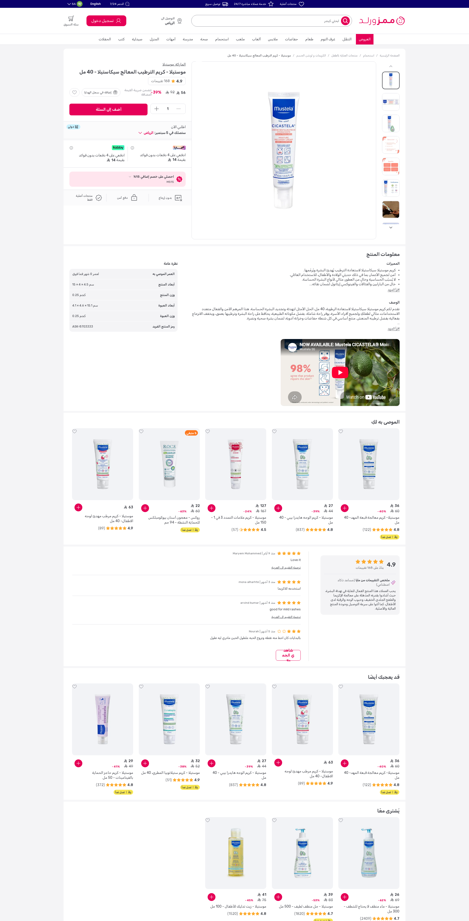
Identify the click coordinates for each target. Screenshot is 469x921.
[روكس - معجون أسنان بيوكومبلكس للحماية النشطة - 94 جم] (169, 464)
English (95, 4)
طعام (309, 39)
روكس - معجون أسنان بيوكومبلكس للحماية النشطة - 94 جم (174, 520)
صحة (204, 39)
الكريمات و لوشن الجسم (311, 55)
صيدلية (137, 39)
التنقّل (347, 39)
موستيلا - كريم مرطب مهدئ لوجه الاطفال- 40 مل (109, 518)
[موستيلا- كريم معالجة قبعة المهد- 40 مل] (368, 464)
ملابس (273, 39)
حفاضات (291, 39)
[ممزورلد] (381, 21)
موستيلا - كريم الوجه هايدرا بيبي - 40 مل (306, 520)
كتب (121, 39)
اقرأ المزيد (394, 289)
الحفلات (105, 39)
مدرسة (188, 39)
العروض (365, 39)
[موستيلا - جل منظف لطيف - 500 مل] (302, 853)
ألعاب (256, 39)
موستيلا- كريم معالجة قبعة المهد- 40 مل (371, 520)
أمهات (170, 39)
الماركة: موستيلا (174, 64)
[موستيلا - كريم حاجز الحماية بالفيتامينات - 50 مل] (102, 719)
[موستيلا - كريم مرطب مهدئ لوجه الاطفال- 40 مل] (102, 464)
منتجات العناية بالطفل (344, 55)
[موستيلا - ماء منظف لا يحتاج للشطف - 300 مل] (368, 853)
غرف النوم (328, 39)
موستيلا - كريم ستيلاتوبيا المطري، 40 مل (170, 773)
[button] (120, 4)
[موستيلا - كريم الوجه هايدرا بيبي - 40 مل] (302, 464)
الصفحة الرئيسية (390, 55)
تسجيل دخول (102, 20)
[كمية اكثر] (157, 109)
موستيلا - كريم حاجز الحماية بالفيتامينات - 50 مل (112, 775)
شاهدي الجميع (288, 655)
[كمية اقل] (178, 109)
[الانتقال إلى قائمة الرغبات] (74, 92)
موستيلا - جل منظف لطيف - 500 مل (306, 906)
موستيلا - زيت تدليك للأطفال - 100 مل (238, 906)
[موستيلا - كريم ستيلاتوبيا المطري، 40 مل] (169, 719)
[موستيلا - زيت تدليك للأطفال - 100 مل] (235, 853)
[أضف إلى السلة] (345, 508)
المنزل (154, 39)
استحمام (222, 39)
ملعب (240, 39)
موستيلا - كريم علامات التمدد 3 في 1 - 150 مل (238, 520)
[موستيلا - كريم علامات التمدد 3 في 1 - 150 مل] (235, 464)
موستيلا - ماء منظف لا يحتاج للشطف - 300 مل (371, 908)
